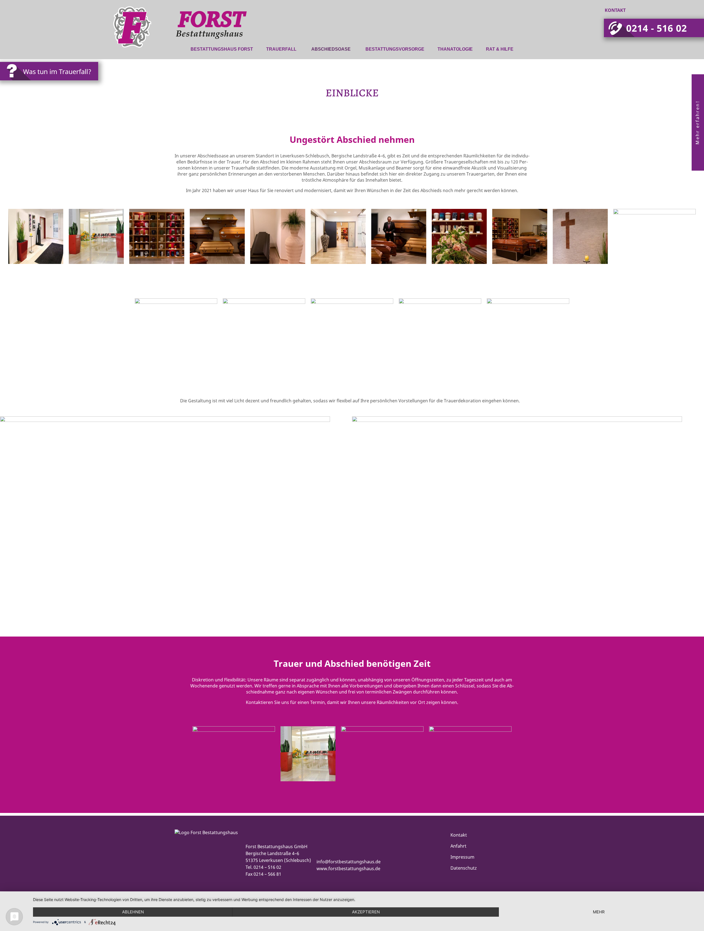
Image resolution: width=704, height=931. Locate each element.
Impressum (462, 857)
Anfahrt (458, 846)
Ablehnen (133, 911)
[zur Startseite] (157, 40)
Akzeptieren (366, 911)
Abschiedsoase (331, 49)
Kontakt (615, 10)
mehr (599, 911)
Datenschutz (463, 868)
